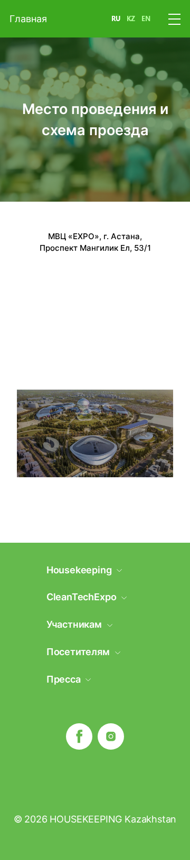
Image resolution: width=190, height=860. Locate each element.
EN (145, 19)
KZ (131, 19)
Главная (28, 18)
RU (115, 19)
